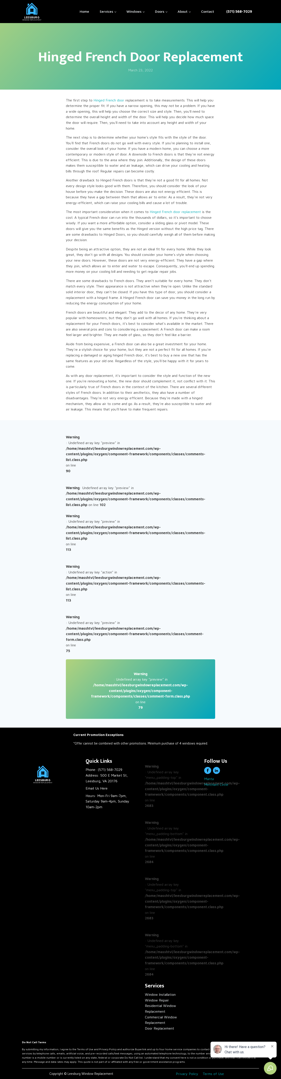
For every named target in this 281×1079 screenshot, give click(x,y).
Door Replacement (159, 1028)
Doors (159, 11)
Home (84, 11)
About (182, 11)
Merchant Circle (216, 784)
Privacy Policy (187, 1074)
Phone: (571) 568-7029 (104, 770)
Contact (207, 11)
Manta (209, 779)
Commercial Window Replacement (161, 1020)
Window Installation (160, 994)
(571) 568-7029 (239, 11)
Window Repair (157, 1000)
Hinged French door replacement (175, 212)
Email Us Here (97, 788)
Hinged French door (109, 100)
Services (106, 11)
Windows (133, 11)
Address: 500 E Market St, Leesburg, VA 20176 (107, 778)
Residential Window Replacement (160, 1008)
